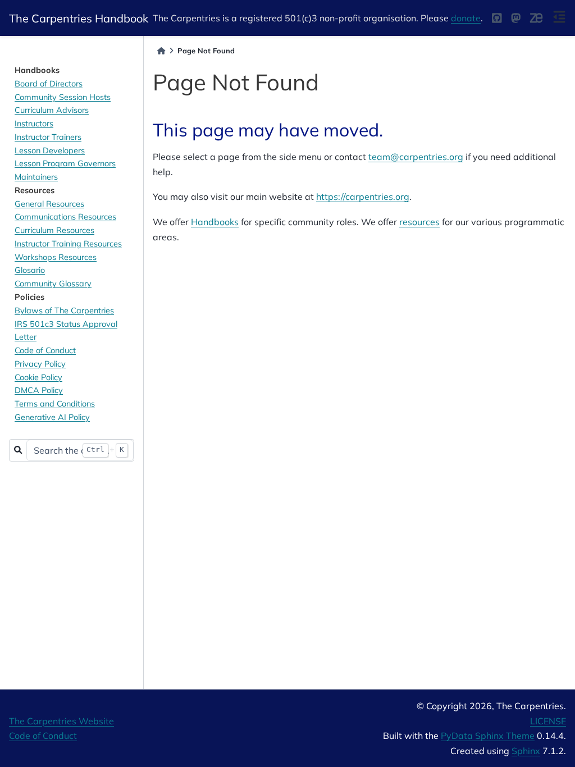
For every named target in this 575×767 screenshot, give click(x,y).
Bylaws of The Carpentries (64, 310)
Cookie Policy (38, 377)
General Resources (49, 204)
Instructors (34, 123)
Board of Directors (49, 84)
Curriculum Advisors (52, 110)
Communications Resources (65, 217)
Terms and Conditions (55, 404)
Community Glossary (53, 284)
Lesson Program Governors (65, 163)
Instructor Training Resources (68, 244)
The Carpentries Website (61, 721)
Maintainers (36, 177)
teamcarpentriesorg (415, 156)
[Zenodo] (536, 18)
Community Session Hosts (63, 97)
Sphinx (526, 750)
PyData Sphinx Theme (488, 735)
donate (466, 18)
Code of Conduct (45, 350)
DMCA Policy (39, 390)
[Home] (161, 51)
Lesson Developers (50, 150)
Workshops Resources (56, 257)
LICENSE (548, 721)
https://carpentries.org (362, 196)
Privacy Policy (40, 364)
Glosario (30, 270)
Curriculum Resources (54, 230)
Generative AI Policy (52, 417)
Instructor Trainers (48, 137)
